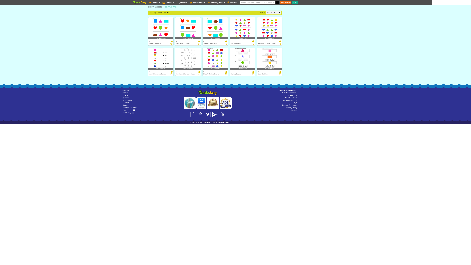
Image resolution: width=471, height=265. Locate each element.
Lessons (126, 103)
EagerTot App (128, 110)
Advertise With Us (290, 100)
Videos (168, 2)
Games (155, 2)
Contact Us (292, 95)
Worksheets (198, 2)
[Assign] (171, 43)
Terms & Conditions (289, 105)
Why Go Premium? (289, 93)
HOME (150, 7)
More (232, 2)
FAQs (295, 103)
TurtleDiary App (129, 113)
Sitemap (294, 110)
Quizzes (182, 2)
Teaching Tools (217, 2)
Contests (126, 105)
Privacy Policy (291, 108)
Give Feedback (291, 98)
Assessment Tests (130, 108)
